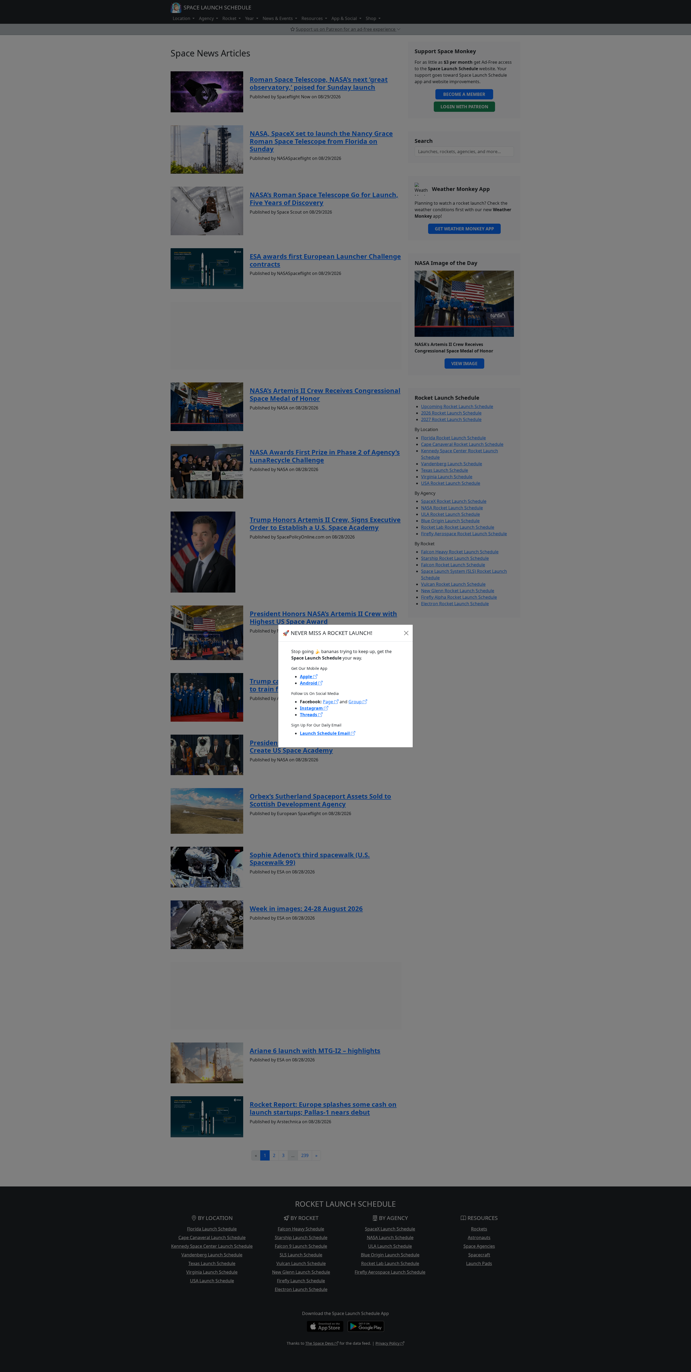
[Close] (406, 633)
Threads (309, 715)
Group (355, 702)
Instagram (312, 708)
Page (328, 702)
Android (309, 683)
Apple (306, 677)
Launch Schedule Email (325, 733)
